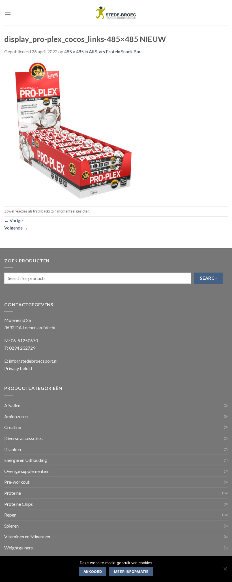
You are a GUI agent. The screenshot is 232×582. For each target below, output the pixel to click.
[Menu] (7, 13)
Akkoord (92, 572)
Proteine (12, 493)
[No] (225, 570)
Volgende (16, 227)
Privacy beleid (18, 368)
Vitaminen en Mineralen (27, 536)
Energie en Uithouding (25, 460)
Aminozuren (16, 416)
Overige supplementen (26, 471)
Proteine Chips (18, 504)
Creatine (12, 427)
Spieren (11, 525)
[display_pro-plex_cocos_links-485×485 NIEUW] (72, 130)
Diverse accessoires (23, 438)
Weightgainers (18, 547)
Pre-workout (16, 482)
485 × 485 (74, 51)
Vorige (13, 220)
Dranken (12, 449)
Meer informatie (131, 572)
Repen (10, 514)
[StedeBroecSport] (116, 13)
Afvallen (12, 405)
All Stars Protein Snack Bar (115, 51)
